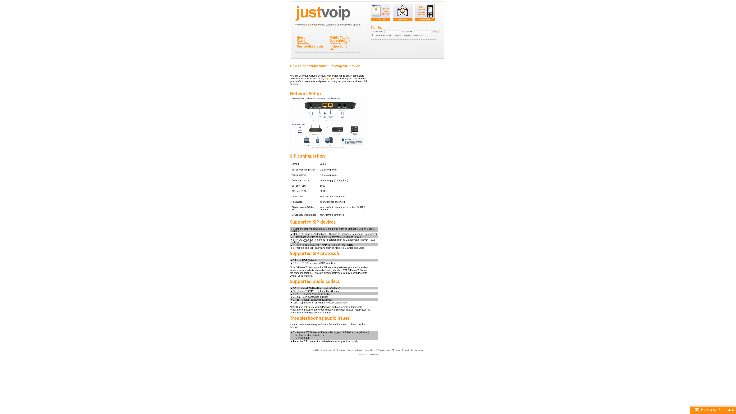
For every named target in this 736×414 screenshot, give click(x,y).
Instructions (338, 46)
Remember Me (384, 35)
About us (396, 350)
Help (333, 49)
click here (374, 355)
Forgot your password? (413, 36)
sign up (329, 78)
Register (397, 36)
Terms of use (369, 350)
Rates (301, 40)
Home (301, 37)
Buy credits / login (310, 46)
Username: (378, 31)
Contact (405, 350)
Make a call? (711, 409)
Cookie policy (417, 350)
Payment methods (354, 350)
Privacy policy (384, 350)
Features (341, 350)
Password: (407, 31)
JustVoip (328, 12)
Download (304, 43)
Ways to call (338, 43)
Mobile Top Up (340, 37)
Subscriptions (340, 40)
